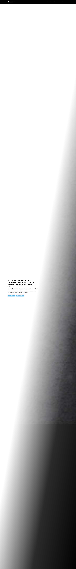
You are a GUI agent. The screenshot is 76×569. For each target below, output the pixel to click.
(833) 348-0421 (20, 295)
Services (55, 2)
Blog (63, 2)
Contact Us (66, 2)
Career (60, 2)
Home (48, 2)
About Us (51, 2)
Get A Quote (11, 295)
